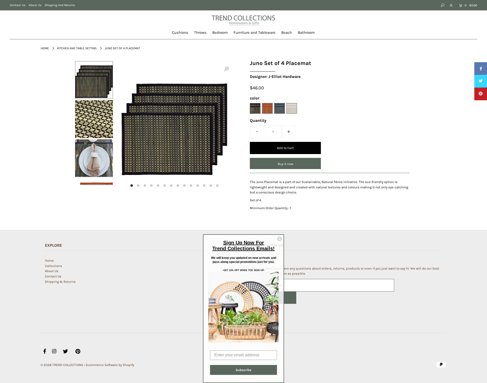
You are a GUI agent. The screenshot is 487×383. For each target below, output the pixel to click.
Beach (286, 32)
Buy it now (285, 164)
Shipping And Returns (60, 5)
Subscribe (243, 370)
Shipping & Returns (60, 282)
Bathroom (306, 32)
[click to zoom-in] (226, 69)
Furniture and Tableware (254, 32)
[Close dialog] (279, 238)
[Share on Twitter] (480, 81)
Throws (200, 32)
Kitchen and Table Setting (77, 48)
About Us (35, 5)
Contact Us (17, 5)
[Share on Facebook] (480, 68)
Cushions (180, 32)
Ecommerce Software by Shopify (110, 365)
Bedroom (220, 32)
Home (45, 48)
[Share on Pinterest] (480, 94)
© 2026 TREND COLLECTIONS (62, 365)
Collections (53, 266)
